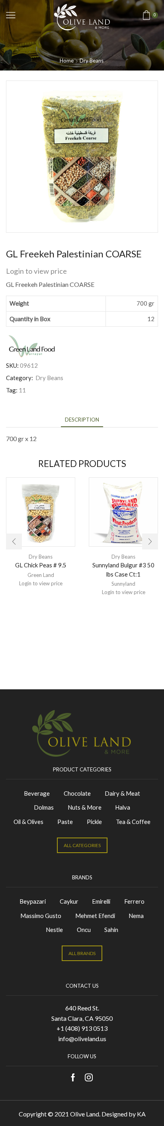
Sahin (111, 929)
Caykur (69, 901)
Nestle (54, 929)
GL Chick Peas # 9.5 (40, 565)
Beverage (37, 793)
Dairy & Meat (122, 793)
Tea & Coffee (133, 821)
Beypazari (33, 901)
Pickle (94, 821)
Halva (122, 807)
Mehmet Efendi (95, 915)
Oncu (84, 929)
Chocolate (77, 793)
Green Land (40, 575)
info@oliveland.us (82, 1038)
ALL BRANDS (82, 953)
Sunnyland (123, 584)
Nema (136, 915)
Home (67, 60)
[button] (14, 541)
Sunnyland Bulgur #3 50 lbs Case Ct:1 (123, 569)
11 (22, 390)
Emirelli (101, 901)
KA (141, 1114)
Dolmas (44, 807)
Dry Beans (91, 60)
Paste (65, 821)
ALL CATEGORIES (82, 845)
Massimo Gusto (40, 915)
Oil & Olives (28, 821)
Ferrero (134, 901)
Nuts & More (85, 807)
